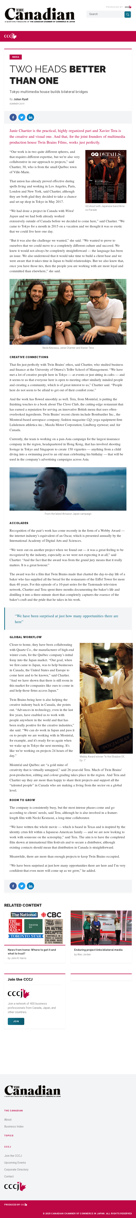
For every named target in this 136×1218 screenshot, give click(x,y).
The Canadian (13, 1110)
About (8, 1119)
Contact (9, 1176)
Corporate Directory (16, 1169)
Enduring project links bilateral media (98, 949)
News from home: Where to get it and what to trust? (32, 951)
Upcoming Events (15, 1162)
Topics (8, 1135)
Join (16, 1021)
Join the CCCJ (13, 1155)
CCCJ (7, 1147)
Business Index (14, 1126)
